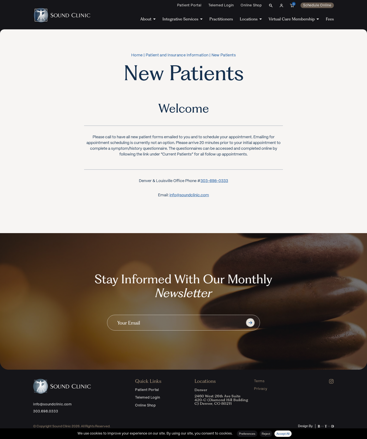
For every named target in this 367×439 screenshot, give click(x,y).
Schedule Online (317, 5)
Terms (259, 381)
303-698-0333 (214, 181)
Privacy (260, 389)
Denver (201, 390)
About (145, 19)
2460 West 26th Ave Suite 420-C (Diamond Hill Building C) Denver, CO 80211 (221, 400)
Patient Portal (189, 5)
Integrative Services (180, 19)
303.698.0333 (45, 411)
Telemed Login (221, 5)
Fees (330, 19)
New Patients (224, 55)
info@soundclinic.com (189, 195)
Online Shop (251, 5)
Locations (249, 19)
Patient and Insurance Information (177, 55)
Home (137, 55)
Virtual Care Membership (292, 19)
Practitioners (221, 19)
